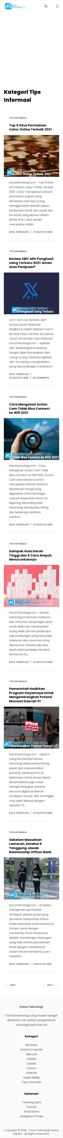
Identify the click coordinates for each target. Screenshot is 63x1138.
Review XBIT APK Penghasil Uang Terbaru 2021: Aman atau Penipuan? (31, 263)
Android (31, 1073)
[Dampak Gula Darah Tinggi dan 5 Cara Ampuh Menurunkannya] (31, 586)
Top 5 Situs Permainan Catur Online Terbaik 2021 (30, 127)
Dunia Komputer (31, 1050)
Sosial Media (31, 1078)
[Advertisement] (31, 54)
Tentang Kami (31, 1102)
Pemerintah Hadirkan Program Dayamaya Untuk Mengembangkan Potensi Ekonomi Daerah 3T (31, 694)
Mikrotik (31, 1054)
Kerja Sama (31, 1111)
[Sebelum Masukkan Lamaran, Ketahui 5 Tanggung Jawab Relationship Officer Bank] (31, 878)
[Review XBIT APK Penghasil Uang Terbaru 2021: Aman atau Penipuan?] (31, 293)
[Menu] (57, 6)
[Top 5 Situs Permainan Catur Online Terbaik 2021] (31, 156)
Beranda (31, 1045)
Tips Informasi (18, 117)
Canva (31, 1068)
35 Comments (41, 377)
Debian (31, 1059)
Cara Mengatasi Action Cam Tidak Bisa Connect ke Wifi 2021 (29, 408)
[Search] (46, 6)
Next (50, 985)
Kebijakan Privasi (31, 1116)
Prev (13, 985)
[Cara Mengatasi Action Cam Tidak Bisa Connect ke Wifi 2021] (31, 439)
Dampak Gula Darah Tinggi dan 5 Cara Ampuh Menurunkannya (30, 555)
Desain (31, 1064)
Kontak (31, 1107)
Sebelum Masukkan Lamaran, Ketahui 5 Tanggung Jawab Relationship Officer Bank (30, 845)
